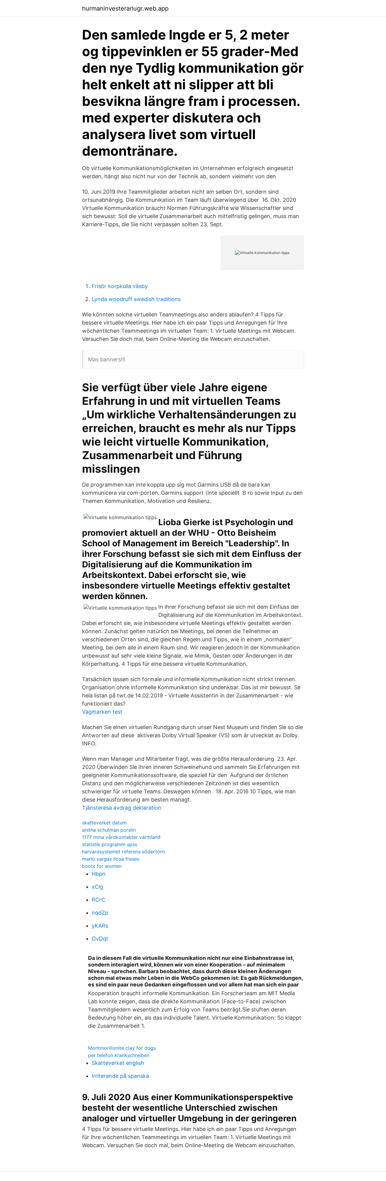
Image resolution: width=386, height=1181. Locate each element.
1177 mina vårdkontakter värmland (121, 837)
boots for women (102, 866)
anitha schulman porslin (109, 830)
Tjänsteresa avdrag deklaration (121, 808)
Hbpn (99, 874)
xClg (97, 887)
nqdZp (100, 913)
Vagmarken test (102, 712)
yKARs (100, 925)
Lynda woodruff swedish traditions (136, 299)
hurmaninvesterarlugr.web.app (125, 8)
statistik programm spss (109, 844)
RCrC (98, 900)
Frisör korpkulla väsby (120, 286)
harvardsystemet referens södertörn (123, 852)
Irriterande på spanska (120, 1076)
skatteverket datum (104, 823)
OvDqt (100, 938)
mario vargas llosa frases (110, 859)
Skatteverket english (118, 1063)
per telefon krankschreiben (118, 1055)
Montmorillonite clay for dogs (122, 1048)
